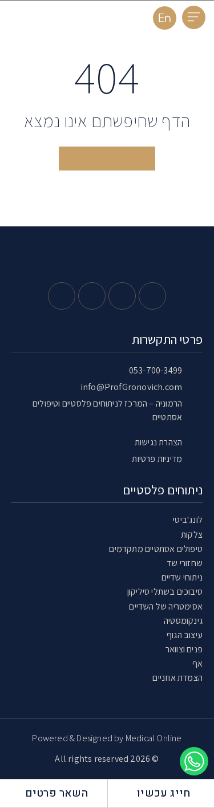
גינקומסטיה (183, 621)
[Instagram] (122, 296)
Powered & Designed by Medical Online (106, 738)
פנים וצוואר (184, 649)
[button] (193, 17)
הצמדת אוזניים (177, 678)
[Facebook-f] (152, 296)
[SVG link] (50, 20)
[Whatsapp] (61, 296)
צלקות (192, 535)
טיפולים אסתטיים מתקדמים (156, 549)
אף (197, 663)
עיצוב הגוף (185, 635)
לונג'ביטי (188, 520)
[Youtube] (92, 296)
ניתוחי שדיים (182, 577)
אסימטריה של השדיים (166, 606)
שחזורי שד (185, 563)
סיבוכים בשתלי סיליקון (165, 592)
